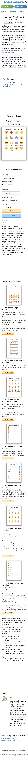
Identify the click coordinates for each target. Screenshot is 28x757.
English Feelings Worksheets (12, 84)
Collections (6, 86)
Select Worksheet (8, 333)
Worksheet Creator (9, 82)
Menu (6, 7)
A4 (4, 207)
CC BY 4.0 (15, 752)
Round (5, 200)
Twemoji (21, 750)
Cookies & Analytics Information (8, 754)
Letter (9, 207)
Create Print (11, 211)
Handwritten (14, 200)
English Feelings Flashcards (9, 738)
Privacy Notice (20, 754)
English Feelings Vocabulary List (10, 741)
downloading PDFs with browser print (13, 51)
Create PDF (11, 216)
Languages (19, 7)
